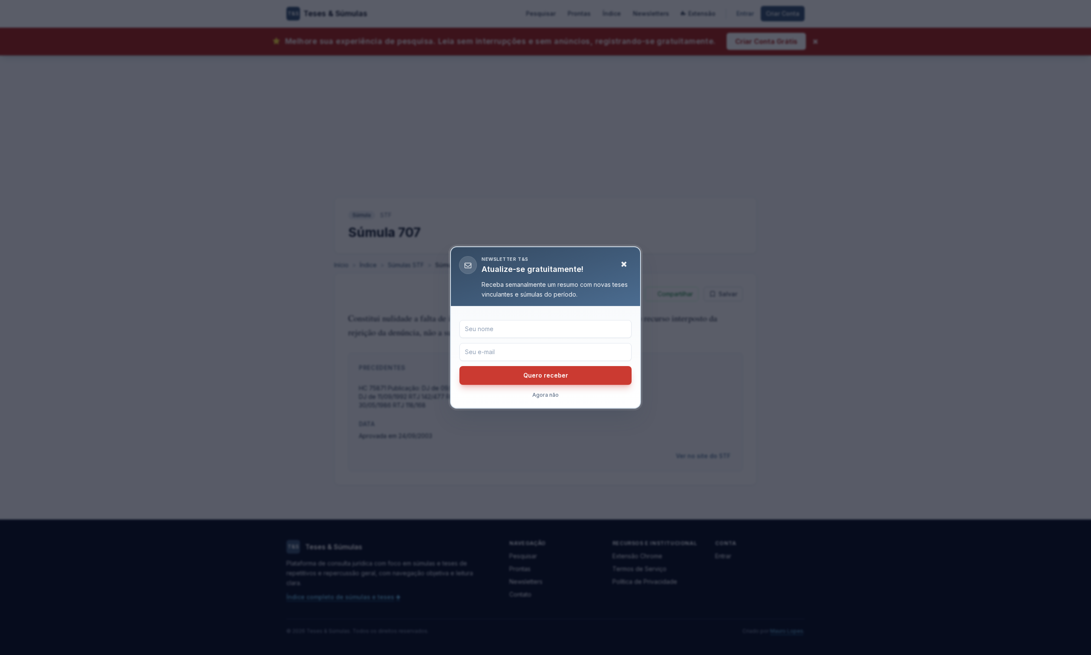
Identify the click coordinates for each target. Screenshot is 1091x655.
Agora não (545, 395)
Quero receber (545, 375)
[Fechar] (624, 264)
